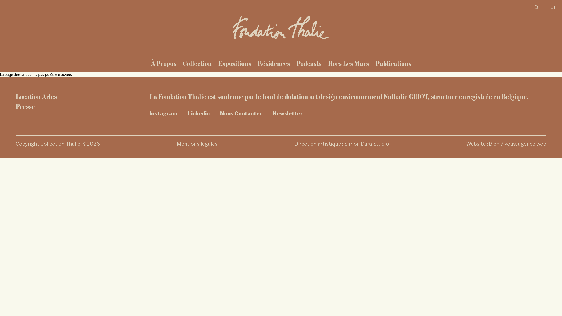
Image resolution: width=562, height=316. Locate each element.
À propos (163, 63)
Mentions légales (197, 144)
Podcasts (309, 63)
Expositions (234, 63)
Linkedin (199, 113)
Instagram (163, 113)
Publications (393, 63)
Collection (197, 63)
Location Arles (36, 97)
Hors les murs (348, 63)
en (554, 7)
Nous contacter (241, 113)
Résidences (274, 63)
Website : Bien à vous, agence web (506, 144)
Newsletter (288, 113)
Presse (25, 106)
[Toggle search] (536, 7)
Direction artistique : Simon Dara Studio (342, 144)
